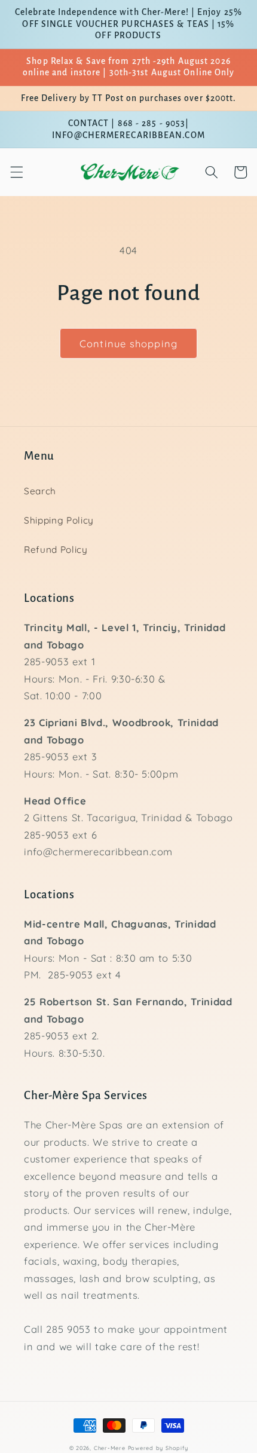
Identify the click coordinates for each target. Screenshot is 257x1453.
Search (40, 491)
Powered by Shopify (158, 1448)
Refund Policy (56, 549)
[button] (16, 172)
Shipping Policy (59, 520)
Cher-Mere (110, 1448)
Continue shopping (128, 343)
